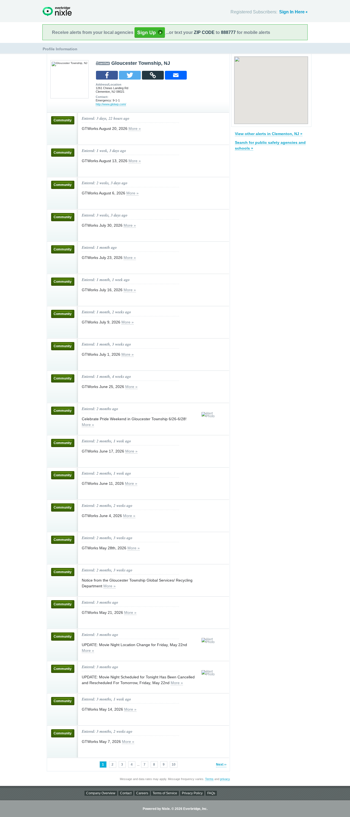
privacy (225, 779)
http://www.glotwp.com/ (111, 104)
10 (174, 764)
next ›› (221, 764)
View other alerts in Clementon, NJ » (268, 134)
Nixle (57, 11)
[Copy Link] (153, 75)
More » (135, 128)
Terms (209, 779)
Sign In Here (292, 12)
